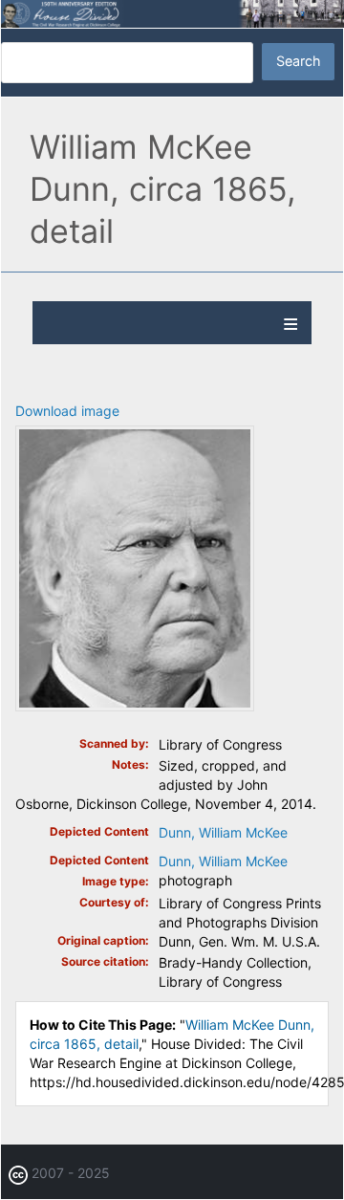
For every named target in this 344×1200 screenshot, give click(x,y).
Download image (67, 411)
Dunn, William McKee (223, 832)
